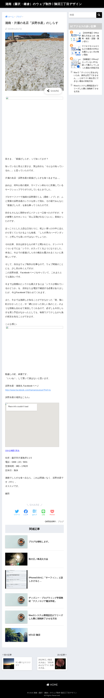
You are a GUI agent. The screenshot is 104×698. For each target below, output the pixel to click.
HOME (53, 684)
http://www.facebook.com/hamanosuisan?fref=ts (28, 390)
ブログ (61, 521)
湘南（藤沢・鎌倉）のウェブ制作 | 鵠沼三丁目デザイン (43, 4)
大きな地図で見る (12, 450)
